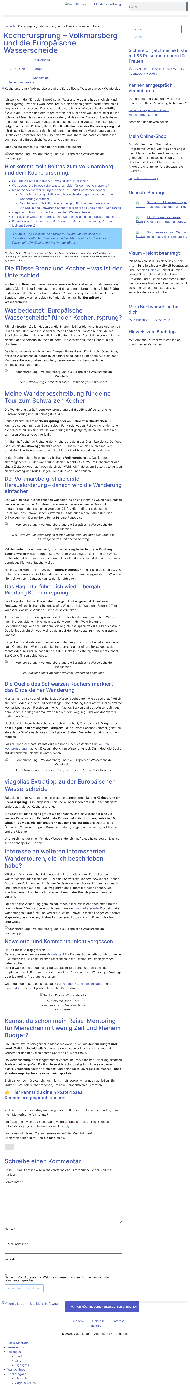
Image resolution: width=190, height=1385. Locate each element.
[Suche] (187, 6)
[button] (95, 16)
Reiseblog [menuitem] (14, 1351)
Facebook (69, 983)
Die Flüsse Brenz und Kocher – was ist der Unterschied (50, 181)
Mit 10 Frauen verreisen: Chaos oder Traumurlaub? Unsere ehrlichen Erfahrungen (165, 219)
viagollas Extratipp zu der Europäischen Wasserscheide (51, 212)
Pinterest (11, 988)
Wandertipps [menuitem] (16, 1369)
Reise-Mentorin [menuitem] (18, 1343)
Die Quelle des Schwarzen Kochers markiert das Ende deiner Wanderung (70, 208)
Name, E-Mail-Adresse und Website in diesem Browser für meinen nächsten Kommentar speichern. (57, 1279)
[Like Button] (9, 1147)
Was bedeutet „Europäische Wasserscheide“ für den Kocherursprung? (60, 185)
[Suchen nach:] (155, 29)
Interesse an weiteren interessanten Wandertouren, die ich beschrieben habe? (66, 216)
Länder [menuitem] (19, 1356)
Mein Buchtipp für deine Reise (149, 320)
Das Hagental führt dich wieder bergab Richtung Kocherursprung (65, 203)
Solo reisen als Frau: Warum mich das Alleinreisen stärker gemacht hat (167, 234)
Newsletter (55, 954)
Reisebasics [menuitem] (15, 1347)
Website (10, 1259)
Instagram (98, 983)
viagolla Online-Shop (143, 178)
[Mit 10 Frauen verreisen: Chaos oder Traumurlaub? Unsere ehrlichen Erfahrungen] (140, 220)
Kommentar (14, 1181)
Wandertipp (40, 78)
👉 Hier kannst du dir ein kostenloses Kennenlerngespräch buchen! (43, 1095)
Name (10, 1229)
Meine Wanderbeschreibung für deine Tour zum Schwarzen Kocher (58, 190)
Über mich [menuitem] (22, 1378)
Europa (37, 69)
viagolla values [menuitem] (25, 1383)
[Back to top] (130, 1311)
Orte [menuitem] (18, 1360)
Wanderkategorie (87, 908)
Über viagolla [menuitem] (16, 1374)
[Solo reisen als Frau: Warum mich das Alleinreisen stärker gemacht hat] (140, 235)
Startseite (9, 26)
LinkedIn (84, 983)
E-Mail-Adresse (17, 1244)
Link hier (154, 270)
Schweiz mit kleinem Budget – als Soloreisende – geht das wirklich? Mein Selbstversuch (167, 204)
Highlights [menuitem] (22, 1365)
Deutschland (41, 60)
